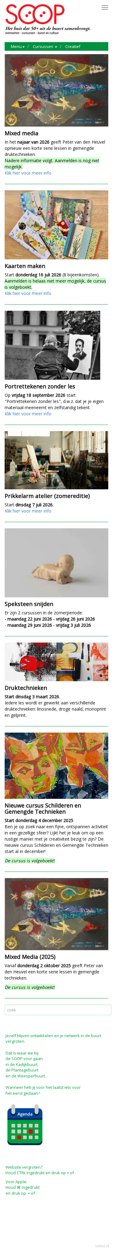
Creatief (72, 46)
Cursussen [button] (43, 46)
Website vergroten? (24, 1167)
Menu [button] (16, 46)
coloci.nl (102, 1246)
